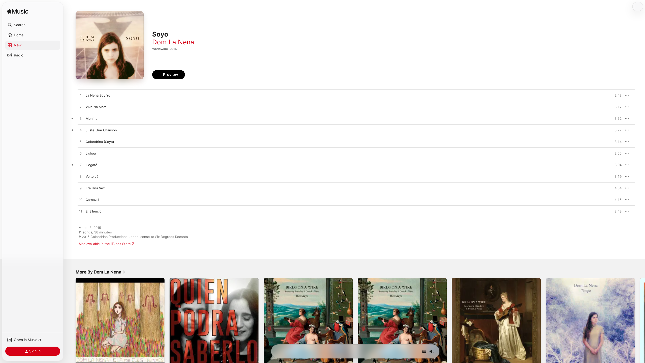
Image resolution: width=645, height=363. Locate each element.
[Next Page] (639, 322)
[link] (100, 272)
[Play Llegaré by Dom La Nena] (81, 165)
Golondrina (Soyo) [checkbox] (100, 142)
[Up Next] (424, 351)
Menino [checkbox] (92, 118)
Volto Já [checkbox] (92, 176)
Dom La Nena (173, 42)
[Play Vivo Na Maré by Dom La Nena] (81, 107)
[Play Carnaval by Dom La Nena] (81, 200)
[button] (33, 25)
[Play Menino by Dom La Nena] (81, 118)
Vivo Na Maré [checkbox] (96, 107)
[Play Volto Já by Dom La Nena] (81, 176)
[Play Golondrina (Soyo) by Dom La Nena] (81, 142)
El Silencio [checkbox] (94, 211)
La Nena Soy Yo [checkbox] (98, 95)
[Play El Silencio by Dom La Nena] (81, 211)
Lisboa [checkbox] (91, 153)
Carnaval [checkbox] (92, 200)
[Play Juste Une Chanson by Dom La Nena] (81, 130)
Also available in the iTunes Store (105, 244)
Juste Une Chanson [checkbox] (101, 130)
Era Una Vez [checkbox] (95, 188)
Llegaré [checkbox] (91, 165)
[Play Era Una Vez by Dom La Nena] (81, 188)
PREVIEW (616, 95)
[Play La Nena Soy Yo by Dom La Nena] (81, 95)
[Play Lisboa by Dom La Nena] (81, 153)
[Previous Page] (70, 322)
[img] (17, 11)
